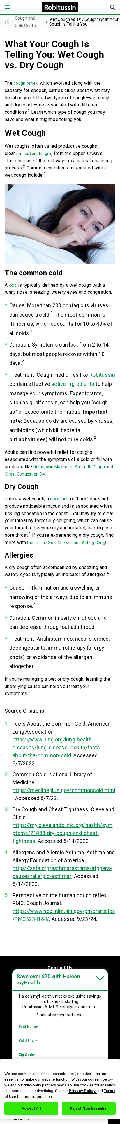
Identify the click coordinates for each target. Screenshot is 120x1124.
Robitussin (102, 375)
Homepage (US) (7, 22)
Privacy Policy (82, 1091)
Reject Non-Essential (89, 1108)
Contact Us (60, 968)
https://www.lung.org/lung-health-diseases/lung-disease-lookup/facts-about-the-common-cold (57, 747)
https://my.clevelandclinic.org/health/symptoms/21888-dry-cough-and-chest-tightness (62, 833)
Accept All (31, 1108)
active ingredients (73, 384)
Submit (112, 7)
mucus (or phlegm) (34, 153)
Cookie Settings (17, 1119)
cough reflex (26, 83)
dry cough (59, 499)
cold (13, 285)
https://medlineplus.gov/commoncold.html (64, 790)
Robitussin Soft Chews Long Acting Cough (67, 542)
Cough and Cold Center (26, 22)
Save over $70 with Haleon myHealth (48, 979)
